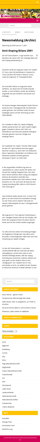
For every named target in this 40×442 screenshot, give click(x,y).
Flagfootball (6, 367)
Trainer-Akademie (8, 407)
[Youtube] (24, 7)
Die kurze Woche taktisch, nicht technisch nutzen (19, 308)
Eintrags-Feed (7, 422)
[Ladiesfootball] (20, 17)
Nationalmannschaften (10, 400)
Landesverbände (8, 392)
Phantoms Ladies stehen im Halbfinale (15, 311)
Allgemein (5, 346)
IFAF (3, 382)
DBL (3, 357)
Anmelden (5, 418)
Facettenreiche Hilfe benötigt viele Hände (16, 298)
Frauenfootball (7, 375)
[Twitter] (20, 7)
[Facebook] (16, 7)
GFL (3, 378)
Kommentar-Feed (8, 425)
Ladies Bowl (6, 389)
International (6, 385)
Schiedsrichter (7, 403)
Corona (4, 353)
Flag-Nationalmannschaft (11, 364)
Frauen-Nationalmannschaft (12, 371)
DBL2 (4, 360)
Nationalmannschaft (9, 396)
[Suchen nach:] (20, 25)
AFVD (4, 342)
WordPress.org (7, 429)
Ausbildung (6, 349)
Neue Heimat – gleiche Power (12, 295)
